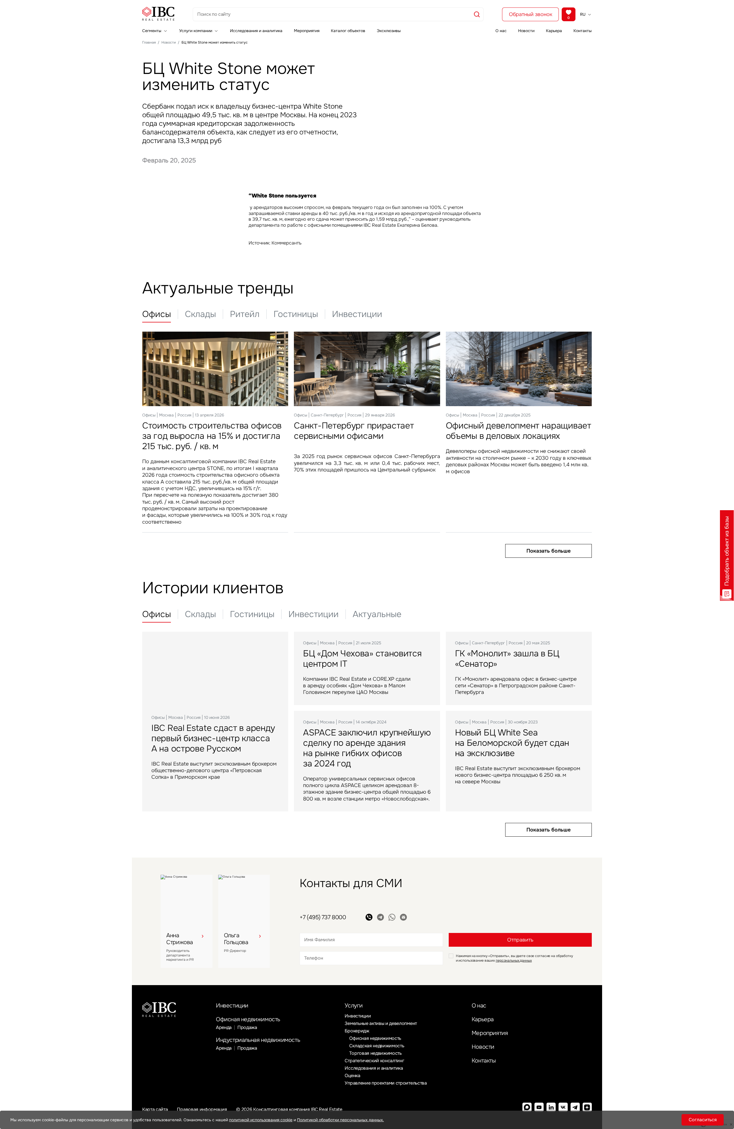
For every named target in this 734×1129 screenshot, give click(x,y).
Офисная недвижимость (248, 1019)
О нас (501, 30)
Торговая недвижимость (375, 1053)
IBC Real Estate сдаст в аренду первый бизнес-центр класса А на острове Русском (213, 738)
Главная (149, 42)
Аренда (224, 1027)
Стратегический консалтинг (374, 1061)
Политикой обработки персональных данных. (340, 1119)
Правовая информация (202, 1109)
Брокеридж (357, 1031)
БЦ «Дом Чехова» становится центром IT (362, 658)
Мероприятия (306, 30)
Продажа (247, 1027)
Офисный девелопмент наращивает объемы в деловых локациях (518, 430)
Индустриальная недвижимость (258, 1040)
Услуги (354, 1005)
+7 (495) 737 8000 (323, 917)
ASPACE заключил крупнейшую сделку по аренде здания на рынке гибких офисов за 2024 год (367, 748)
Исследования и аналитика (256, 30)
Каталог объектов (348, 30)
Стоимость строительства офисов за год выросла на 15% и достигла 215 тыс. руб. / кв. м (212, 436)
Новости (526, 30)
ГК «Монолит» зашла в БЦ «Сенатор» (507, 658)
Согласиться (703, 1120)
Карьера (554, 30)
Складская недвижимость (376, 1046)
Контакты (582, 30)
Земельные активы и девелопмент (381, 1023)
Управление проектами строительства (386, 1083)
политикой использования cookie (260, 1119)
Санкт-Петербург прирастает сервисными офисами (354, 430)
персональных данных (514, 960)
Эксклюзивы (389, 30)
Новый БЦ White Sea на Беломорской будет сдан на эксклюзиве (512, 743)
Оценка (352, 1076)
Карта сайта (155, 1109)
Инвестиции (232, 1005)
